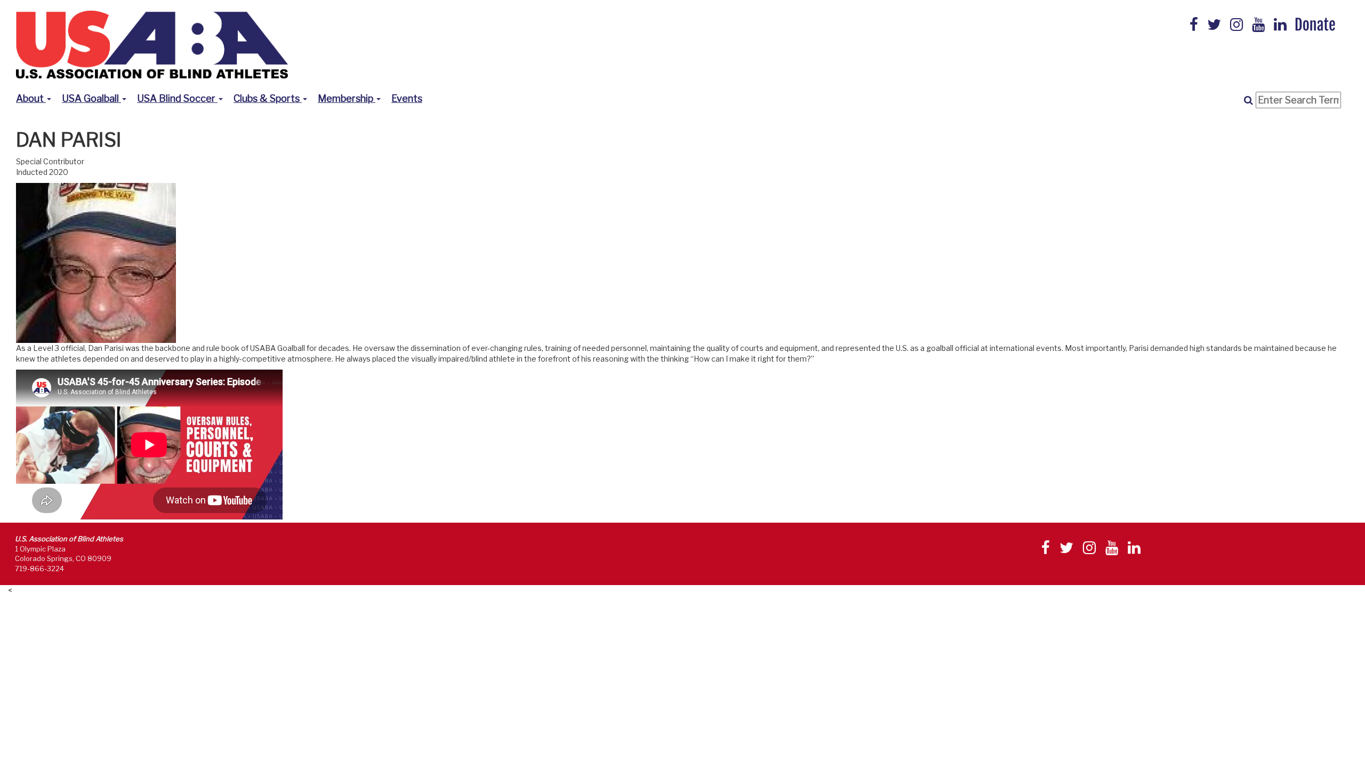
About (31, 98)
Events (406, 98)
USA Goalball (91, 98)
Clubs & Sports (268, 98)
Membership (346, 98)
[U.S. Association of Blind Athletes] (152, 43)
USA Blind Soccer (177, 98)
